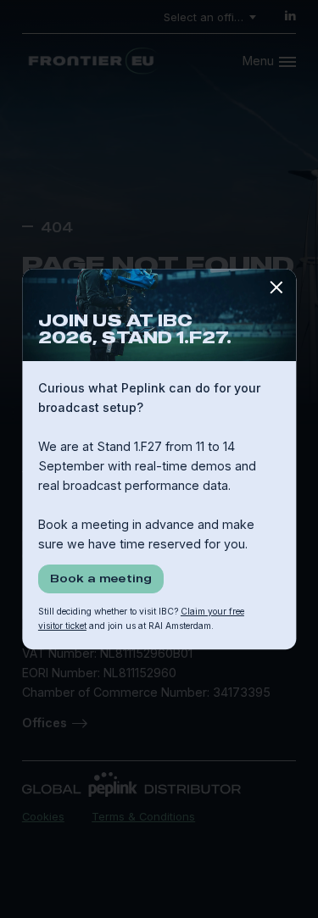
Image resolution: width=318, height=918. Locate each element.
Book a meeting (101, 578)
